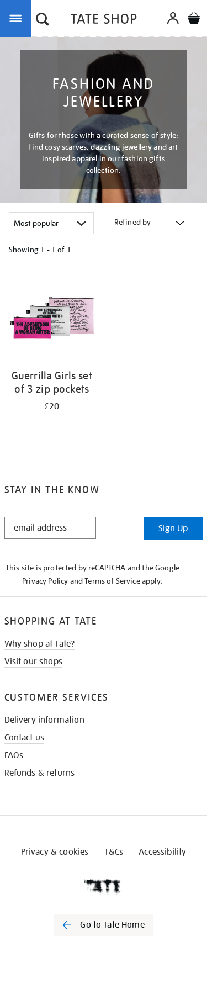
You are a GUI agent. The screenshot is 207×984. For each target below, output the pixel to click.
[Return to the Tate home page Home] (104, 21)
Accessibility (162, 852)
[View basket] (193, 20)
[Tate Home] (103, 886)
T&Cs (114, 852)
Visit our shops (33, 661)
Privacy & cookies (55, 852)
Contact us (24, 737)
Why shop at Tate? (39, 643)
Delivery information (44, 720)
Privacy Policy (45, 581)
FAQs (14, 755)
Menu (17, 17)
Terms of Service (112, 581)
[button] (42, 20)
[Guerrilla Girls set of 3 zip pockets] (51, 317)
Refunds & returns (39, 773)
